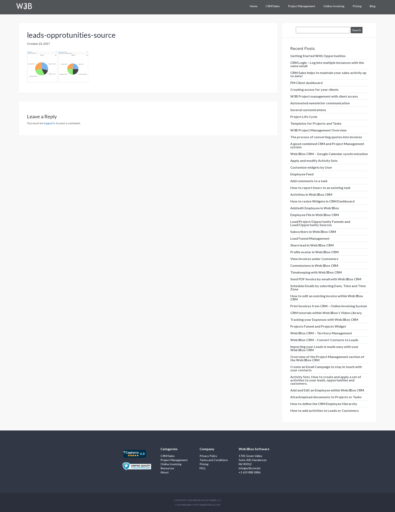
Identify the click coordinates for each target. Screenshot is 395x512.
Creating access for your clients (314, 89)
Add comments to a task (309, 181)
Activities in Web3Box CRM (311, 194)
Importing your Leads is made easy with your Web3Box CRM (324, 348)
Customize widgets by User (311, 167)
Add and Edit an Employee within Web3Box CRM (327, 390)
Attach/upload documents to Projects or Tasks (326, 397)
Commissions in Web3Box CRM (314, 265)
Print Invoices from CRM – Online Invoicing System (328, 306)
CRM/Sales (273, 6)
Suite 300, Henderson (253, 460)
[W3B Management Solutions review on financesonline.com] (136, 464)
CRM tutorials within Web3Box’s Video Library (326, 313)
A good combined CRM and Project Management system (327, 145)
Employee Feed (302, 174)
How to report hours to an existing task (320, 188)
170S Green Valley (250, 456)
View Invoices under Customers (314, 259)
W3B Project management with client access (324, 96)
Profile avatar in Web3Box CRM (314, 252)
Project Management (301, 6)
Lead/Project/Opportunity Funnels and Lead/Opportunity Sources (320, 223)
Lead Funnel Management (310, 238)
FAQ (202, 468)
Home (253, 6)
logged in (49, 123)
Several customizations (308, 110)
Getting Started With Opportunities (318, 56)
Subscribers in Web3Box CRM (313, 232)
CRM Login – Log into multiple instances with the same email (327, 64)
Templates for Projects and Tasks (316, 123)
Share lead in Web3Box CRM (312, 245)
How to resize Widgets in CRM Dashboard (322, 201)
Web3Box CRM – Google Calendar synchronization (329, 154)
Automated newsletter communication (320, 103)
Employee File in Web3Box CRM (314, 215)
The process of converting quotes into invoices (326, 137)
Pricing (357, 6)
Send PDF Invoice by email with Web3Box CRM (325, 279)
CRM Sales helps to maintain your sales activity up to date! (328, 74)
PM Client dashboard (306, 83)
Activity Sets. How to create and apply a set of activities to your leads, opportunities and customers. (325, 380)
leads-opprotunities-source (71, 34)
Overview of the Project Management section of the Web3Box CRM (327, 358)
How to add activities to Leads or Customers (324, 410)
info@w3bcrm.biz (249, 468)
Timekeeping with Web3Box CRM (316, 272)
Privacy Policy (208, 456)
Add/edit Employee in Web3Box (314, 208)
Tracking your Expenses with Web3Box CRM (324, 319)
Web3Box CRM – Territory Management (321, 333)
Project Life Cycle (303, 117)
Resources (167, 468)
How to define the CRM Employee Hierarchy (323, 404)
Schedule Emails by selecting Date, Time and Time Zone (328, 287)
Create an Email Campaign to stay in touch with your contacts (326, 368)
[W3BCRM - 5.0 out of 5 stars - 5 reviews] (133, 453)
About (164, 472)
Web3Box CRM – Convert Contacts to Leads (324, 340)
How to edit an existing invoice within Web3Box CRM (326, 297)
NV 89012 (245, 464)
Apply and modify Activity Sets (314, 160)
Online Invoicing (333, 6)
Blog (372, 6)
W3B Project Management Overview (318, 130)
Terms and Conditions (214, 460)
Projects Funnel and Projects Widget (318, 326)
